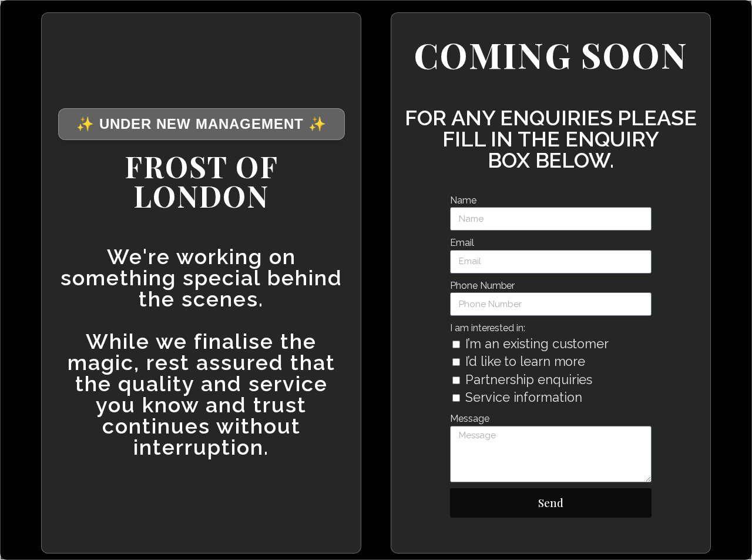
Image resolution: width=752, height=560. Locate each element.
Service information (523, 397)
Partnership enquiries (528, 379)
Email (462, 242)
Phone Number (482, 285)
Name (463, 200)
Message (469, 419)
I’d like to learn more (525, 361)
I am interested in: (487, 328)
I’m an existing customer (537, 343)
